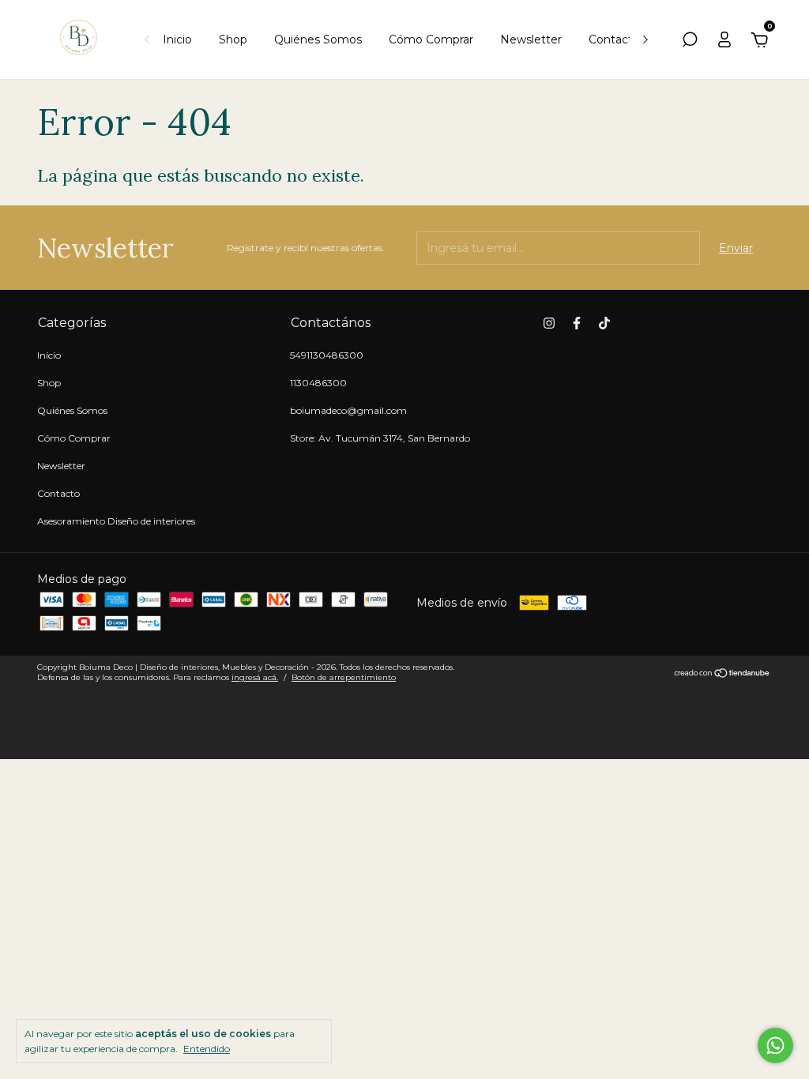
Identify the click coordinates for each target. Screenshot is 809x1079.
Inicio (177, 39)
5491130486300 (326, 355)
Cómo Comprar (431, 39)
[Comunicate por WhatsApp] (775, 1045)
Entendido (206, 1049)
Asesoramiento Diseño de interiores (116, 521)
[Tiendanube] (722, 674)
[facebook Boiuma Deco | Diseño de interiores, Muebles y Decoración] (576, 323)
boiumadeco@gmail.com (348, 410)
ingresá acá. (254, 677)
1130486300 (318, 383)
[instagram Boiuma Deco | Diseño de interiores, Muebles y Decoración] (549, 323)
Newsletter (531, 39)
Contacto (614, 39)
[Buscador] (689, 42)
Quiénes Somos (318, 39)
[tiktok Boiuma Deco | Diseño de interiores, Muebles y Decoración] (604, 323)
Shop (233, 39)
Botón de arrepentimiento (344, 677)
